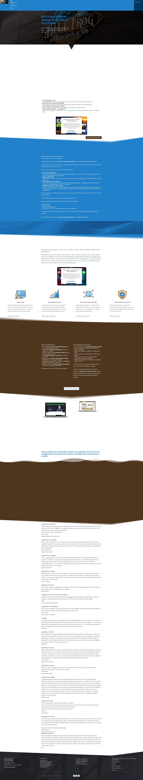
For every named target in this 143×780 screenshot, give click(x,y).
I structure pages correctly (71, 110)
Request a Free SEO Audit (62, 36)
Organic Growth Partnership (66, 217)
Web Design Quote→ (116, 766)
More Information (71, 281)
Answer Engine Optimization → (46, 762)
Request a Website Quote (93, 137)
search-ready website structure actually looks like (76, 260)
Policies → (114, 763)
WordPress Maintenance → (45, 763)
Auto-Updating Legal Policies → (46, 764)
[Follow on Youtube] (79, 776)
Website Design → (43, 760)
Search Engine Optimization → (46, 761)
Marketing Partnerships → (45, 766)
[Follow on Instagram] (76, 776)
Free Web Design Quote (71, 388)
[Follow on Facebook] (74, 776)
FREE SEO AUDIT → (116, 761)
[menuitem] (11, 0)
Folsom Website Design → (80, 762)
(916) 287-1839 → (11, 763)
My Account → (115, 770)
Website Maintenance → (117, 768)
